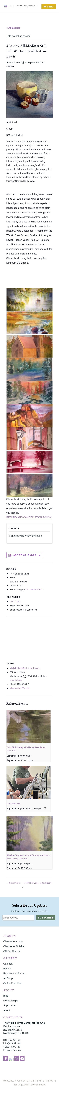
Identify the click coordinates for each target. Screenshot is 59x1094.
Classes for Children (14, 946)
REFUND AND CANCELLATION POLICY (28, 517)
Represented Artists (14, 973)
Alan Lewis (15, 601)
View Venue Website (19, 687)
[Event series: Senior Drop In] (45, 808)
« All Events (13, 27)
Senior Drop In (13, 803)
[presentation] (29, 726)
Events (7, 968)
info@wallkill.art (11, 1043)
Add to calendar (24, 555)
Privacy (50, 1080)
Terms (17, 1084)
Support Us (9, 1005)
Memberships (10, 1000)
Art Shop (8, 978)
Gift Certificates (11, 951)
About (6, 1010)
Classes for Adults (34, 589)
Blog (5, 995)
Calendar (8, 963)
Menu (50, 6)
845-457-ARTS (11, 1040)
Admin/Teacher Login (33, 1084)
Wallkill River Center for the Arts (25, 668)
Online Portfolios (12, 983)
